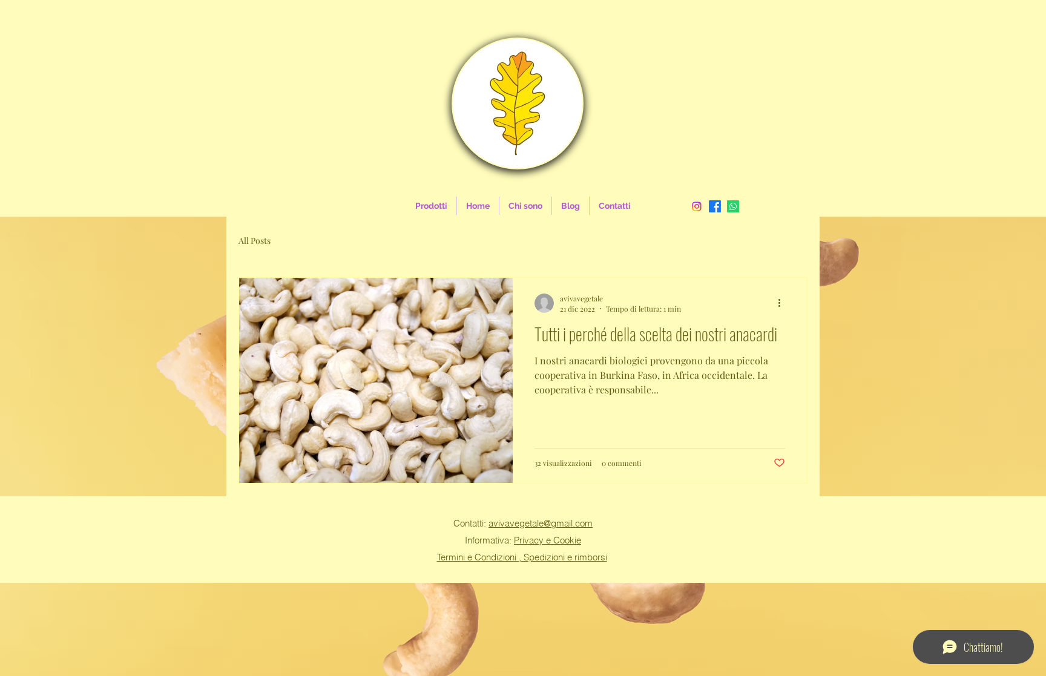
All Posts (254, 240)
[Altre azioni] (783, 303)
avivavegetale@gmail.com (540, 523)
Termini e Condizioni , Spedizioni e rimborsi (522, 557)
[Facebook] (715, 206)
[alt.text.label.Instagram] (697, 206)
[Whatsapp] (733, 206)
